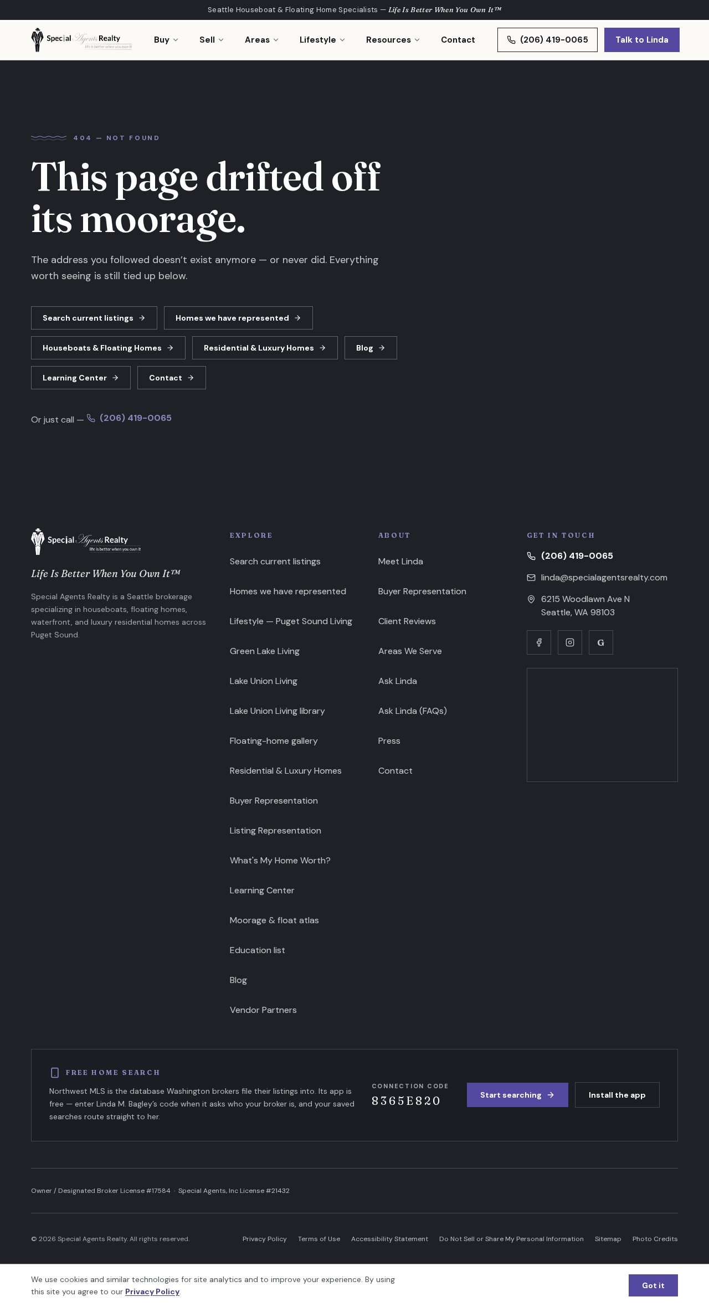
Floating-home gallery (274, 741)
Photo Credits (655, 1238)
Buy (161, 39)
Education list (257, 950)
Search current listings (88, 318)
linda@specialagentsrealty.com (604, 577)
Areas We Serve (410, 651)
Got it (653, 1285)
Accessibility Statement (389, 1238)
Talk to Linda (642, 39)
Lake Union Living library (277, 711)
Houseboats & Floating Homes (102, 348)
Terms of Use (319, 1238)
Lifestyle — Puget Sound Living (291, 621)
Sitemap (608, 1238)
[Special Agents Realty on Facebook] (539, 642)
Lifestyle (318, 39)
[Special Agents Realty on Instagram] (570, 642)
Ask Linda (397, 681)
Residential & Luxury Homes (259, 348)
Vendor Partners (263, 1010)
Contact (458, 39)
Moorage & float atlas (274, 920)
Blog (364, 348)
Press (389, 741)
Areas (257, 39)
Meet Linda (400, 561)
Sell (207, 39)
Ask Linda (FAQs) (412, 711)
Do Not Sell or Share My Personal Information (511, 1238)
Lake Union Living (263, 681)
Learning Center (75, 378)
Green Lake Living (265, 651)
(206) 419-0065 (554, 39)
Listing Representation (275, 830)
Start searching (511, 1095)
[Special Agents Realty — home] (81, 40)
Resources (388, 39)
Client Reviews (407, 621)
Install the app (617, 1095)
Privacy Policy (265, 1238)
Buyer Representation (274, 800)
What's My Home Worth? (280, 860)
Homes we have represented (232, 318)
